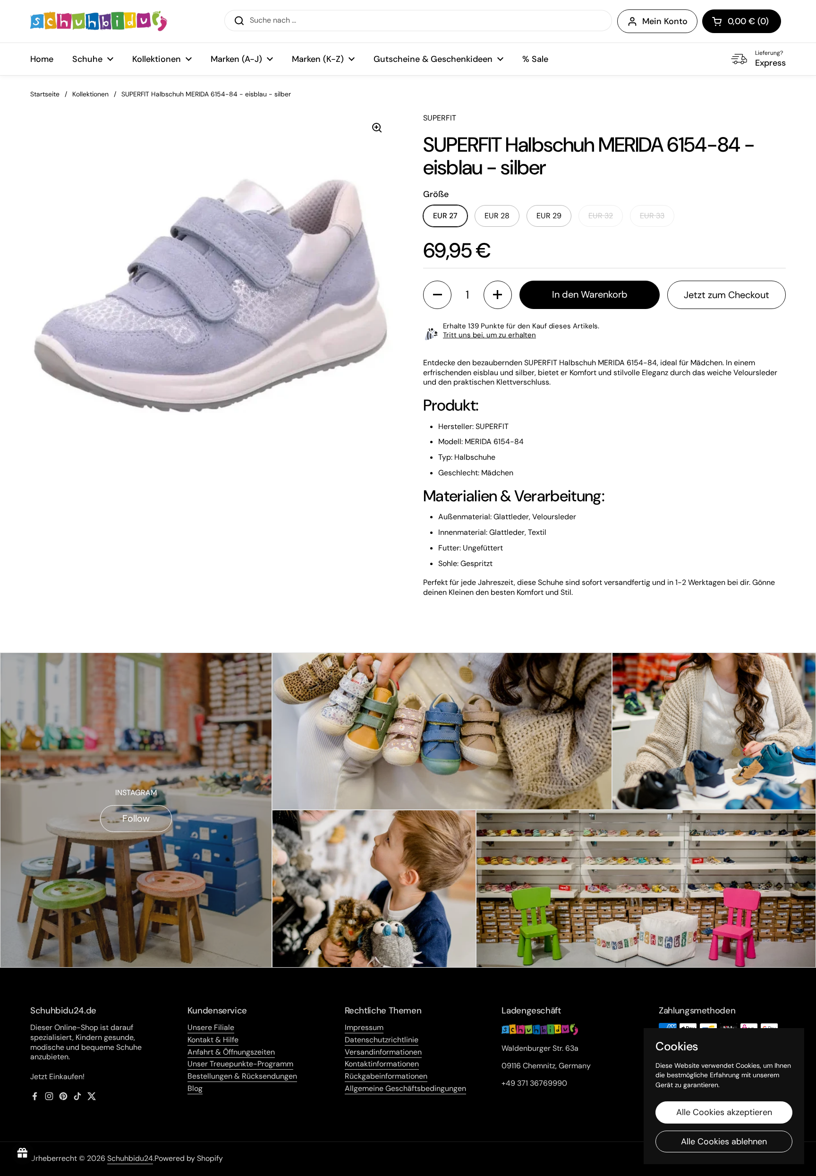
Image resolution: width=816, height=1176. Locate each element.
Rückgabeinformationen (386, 1076)
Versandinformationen (383, 1052)
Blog (195, 1088)
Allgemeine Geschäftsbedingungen (405, 1088)
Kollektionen (90, 94)
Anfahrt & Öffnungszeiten (231, 1052)
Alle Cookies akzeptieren (724, 1112)
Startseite (45, 94)
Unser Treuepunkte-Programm (240, 1064)
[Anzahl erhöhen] (498, 295)
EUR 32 (600, 216)
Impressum (364, 1027)
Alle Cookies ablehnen (724, 1141)
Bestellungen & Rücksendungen (242, 1076)
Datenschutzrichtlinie (381, 1040)
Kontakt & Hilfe (212, 1040)
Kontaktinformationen (382, 1064)
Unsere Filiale (210, 1027)
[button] (741, 21)
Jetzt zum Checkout (726, 295)
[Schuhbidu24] (98, 21)
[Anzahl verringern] (437, 295)
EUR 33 (652, 216)
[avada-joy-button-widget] (22, 1153)
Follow (136, 818)
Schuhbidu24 (130, 1158)
